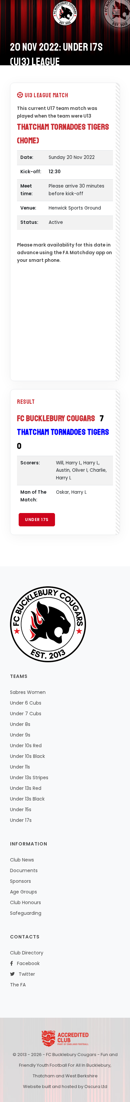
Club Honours (25, 902)
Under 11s (20, 767)
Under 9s (20, 735)
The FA (18, 984)
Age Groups (23, 891)
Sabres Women (28, 692)
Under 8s (20, 724)
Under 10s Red (26, 745)
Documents (24, 870)
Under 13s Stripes (29, 777)
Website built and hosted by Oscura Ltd (65, 1086)
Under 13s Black (27, 799)
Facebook (26, 963)
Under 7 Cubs (25, 713)
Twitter (25, 974)
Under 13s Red (25, 788)
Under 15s (20, 809)
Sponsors (20, 881)
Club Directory (26, 952)
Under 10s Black (27, 756)
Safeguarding (25, 913)
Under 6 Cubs (25, 703)
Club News (22, 859)
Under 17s (37, 519)
